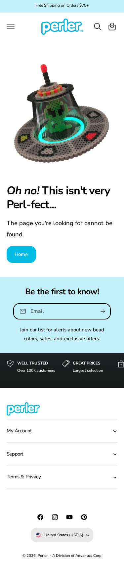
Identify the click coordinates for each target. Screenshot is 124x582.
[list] (62, 370)
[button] (10, 26)
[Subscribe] (103, 311)
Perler (43, 555)
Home (21, 254)
